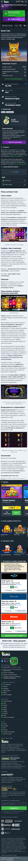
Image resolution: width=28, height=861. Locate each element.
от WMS (6, 6)
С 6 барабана (10, 112)
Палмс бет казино (8, 601)
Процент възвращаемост (12, 84)
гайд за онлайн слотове (20, 164)
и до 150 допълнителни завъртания (11, 624)
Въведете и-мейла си (7, 802)
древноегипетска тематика (16, 219)
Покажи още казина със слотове (14, 635)
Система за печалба (10, 103)
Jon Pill (5, 478)
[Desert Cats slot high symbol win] (14, 235)
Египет (3, 112)
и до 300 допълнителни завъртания (11, 604)
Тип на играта (9, 90)
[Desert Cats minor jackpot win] (14, 393)
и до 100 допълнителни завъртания (11, 583)
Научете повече (9, 859)
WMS (18, 150)
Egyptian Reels (6, 535)
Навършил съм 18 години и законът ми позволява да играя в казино (13, 812)
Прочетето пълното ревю (15, 142)
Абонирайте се (14, 808)
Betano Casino (7, 622)
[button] (25, 84)
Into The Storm (19, 554)
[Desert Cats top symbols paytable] (14, 440)
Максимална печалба (11, 96)
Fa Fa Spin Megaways (6, 555)
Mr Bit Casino (6, 581)
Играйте (16, 513)
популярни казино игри (15, 156)
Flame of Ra (19, 534)
